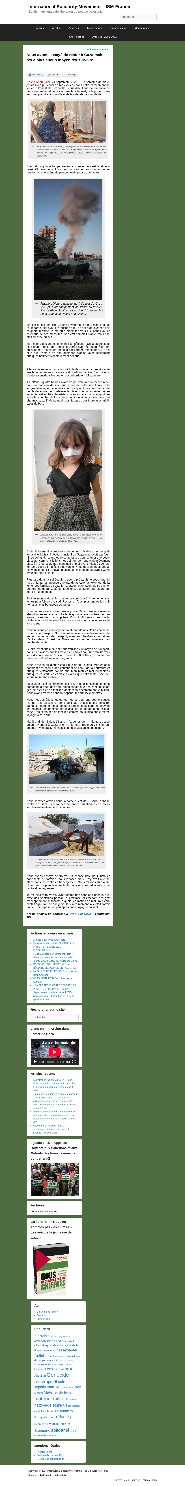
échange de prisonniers (46, 1435)
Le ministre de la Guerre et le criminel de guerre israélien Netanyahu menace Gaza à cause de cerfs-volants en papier (55, 1115)
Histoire (59, 1382)
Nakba (72, 1399)
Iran (57, 1387)
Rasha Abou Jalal (38, 82)
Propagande (40, 1417)
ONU (37, 1411)
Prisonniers (64, 1411)
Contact (41, 1315)
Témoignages (94, 27)
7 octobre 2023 (46, 1336)
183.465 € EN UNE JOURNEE (49, 939)
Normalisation (74, 1406)
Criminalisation (44, 1364)
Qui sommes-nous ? (47, 1311)
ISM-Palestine (76, 36)
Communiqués (118, 27)
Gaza (57, 1369)
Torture (73, 1431)
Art (59, 1341)
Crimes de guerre (64, 1360)
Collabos (42, 1356)
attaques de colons (54, 1345)
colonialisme (57, 1356)
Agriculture (64, 1336)
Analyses (73, 27)
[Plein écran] (74, 1062)
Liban (77, 1387)
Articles (56, 27)
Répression (41, 1424)
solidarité (60, 1430)
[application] (55, 1052)
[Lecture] (35, 1062)
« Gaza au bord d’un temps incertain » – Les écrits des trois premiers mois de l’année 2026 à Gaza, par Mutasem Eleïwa (55, 957)
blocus (53, 1350)
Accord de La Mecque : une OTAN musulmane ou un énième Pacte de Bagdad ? (51, 1129)
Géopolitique (43, 1382)
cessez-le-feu (67, 1350)
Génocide (58, 1375)
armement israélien (45, 1340)
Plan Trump (47, 1411)
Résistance (59, 1423)
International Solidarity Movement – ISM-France (79, 6)
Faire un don (43, 1318)
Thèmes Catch (149, 1480)
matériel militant (51, 1398)
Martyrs (38, 1392)
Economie (39, 1369)
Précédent (91, 49)
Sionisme (42, 1430)
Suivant (105, 49)
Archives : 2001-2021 (104, 36)
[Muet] (68, 1062)
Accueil (40, 27)
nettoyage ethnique (51, 1405)
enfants (49, 1368)
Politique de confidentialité (50, 1459)
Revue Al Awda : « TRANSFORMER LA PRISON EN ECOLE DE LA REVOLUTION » (53, 947)
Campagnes (142, 27)
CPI (53, 1360)
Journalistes (66, 1387)
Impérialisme (44, 1387)
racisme (51, 1417)
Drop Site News (81, 913)
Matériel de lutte (58, 1392)
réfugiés (63, 1416)
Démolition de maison (63, 1365)
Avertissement (44, 1452)
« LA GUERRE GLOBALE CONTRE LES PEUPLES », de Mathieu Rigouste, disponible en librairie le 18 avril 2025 (54, 989)
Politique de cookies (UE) (50, 1455)
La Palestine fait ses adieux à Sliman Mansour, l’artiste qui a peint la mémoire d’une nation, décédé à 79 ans (54, 1083)
